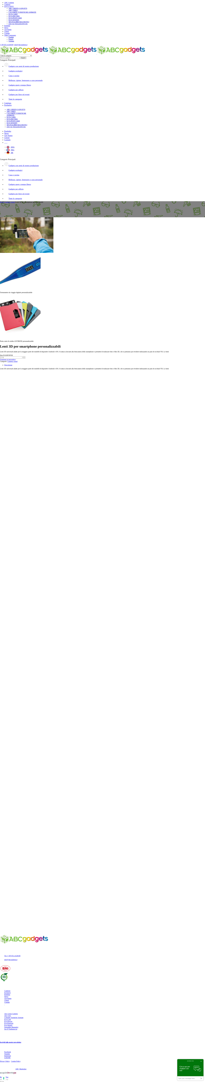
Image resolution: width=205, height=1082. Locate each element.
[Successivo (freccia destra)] (3, 1081)
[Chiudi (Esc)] (7, 1079)
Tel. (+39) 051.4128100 (12, 956)
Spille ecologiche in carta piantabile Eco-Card (18, 482)
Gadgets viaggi (10, 202)
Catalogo (7, 4)
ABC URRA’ (13, 10)
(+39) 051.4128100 (6, 45)
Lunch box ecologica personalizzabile (15, 646)
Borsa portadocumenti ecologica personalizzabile (20, 809)
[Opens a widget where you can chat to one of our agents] (190, 1069)
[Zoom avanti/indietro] (1, 1079)
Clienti (6, 31)
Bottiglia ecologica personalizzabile (14, 864)
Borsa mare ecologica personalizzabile (15, 428)
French (11, 39)
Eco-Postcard (8, 1023)
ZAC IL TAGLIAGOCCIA (18, 24)
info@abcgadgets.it (20, 45)
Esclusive (7, 993)
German (11, 41)
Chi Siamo (7, 29)
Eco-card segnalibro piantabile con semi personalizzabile (23, 922)
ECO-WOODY (14, 20)
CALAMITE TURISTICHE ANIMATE (22, 12)
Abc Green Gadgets (11, 1014)
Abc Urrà (7, 1016)
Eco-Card (7, 1019)
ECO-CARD (13, 14)
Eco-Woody (8, 1025)
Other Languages (10, 35)
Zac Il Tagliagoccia (10, 1029)
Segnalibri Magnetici (11, 1027)
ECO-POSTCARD (15, 18)
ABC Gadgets (9, 3)
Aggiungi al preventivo (8, 359)
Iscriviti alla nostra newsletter (10, 1042)
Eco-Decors (8, 1021)
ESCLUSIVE (9, 6)
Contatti (7, 33)
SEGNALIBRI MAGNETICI (19, 22)
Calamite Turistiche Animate (13, 1018)
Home (2, 202)
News (6, 28)
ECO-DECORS (14, 16)
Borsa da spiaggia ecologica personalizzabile (18, 537)
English (11, 37)
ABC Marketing (20, 1069)
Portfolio (7, 26)
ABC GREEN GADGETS (18, 8)
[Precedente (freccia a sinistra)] (1, 1081)
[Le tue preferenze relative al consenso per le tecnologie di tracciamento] (4, 1078)
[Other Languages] (5, 142)
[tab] (104, 365)
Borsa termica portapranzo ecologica (15, 700)
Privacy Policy (5, 1061)
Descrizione (8, 365)
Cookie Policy (16, 1061)
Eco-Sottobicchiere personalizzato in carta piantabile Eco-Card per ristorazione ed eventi (36, 591)
